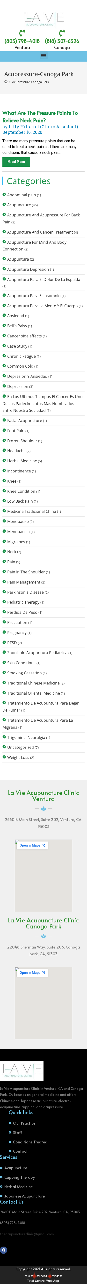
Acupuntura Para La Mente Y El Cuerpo (42, 305)
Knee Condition (21, 491)
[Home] (5, 82)
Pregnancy (17, 632)
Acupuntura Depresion (28, 269)
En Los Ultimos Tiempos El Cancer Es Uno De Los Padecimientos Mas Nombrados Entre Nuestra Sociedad (42, 403)
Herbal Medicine (22, 461)
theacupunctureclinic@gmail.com (27, 1234)
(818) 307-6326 (62, 41)
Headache (16, 450)
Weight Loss (18, 757)
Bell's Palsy (17, 325)
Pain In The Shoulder (26, 572)
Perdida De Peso (22, 612)
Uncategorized (20, 747)
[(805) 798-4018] (22, 33)
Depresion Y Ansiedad (27, 376)
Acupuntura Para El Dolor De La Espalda (43, 279)
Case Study (17, 346)
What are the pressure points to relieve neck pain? (40, 116)
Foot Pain (15, 430)
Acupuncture (19, 204)
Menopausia (18, 531)
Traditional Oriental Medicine (33, 693)
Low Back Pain (20, 501)
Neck (11, 551)
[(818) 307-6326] (62, 33)
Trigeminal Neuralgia (26, 737)
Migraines (16, 541)
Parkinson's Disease (25, 592)
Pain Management (23, 582)
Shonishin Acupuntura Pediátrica (37, 652)
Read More (16, 162)
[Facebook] (3, 1250)
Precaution (17, 622)
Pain (11, 561)
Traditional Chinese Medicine (33, 683)
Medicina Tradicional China (31, 511)
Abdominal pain (21, 195)
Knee (11, 481)
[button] (44, 55)
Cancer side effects (24, 336)
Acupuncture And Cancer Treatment (40, 232)
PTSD (12, 642)
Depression (17, 386)
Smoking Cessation (24, 673)
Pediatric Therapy (23, 602)
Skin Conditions (21, 662)
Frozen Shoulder (22, 440)
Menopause (18, 521)
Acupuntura (18, 259)
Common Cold (20, 366)
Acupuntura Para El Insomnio (34, 295)
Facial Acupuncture (24, 420)
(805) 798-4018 (22, 41)
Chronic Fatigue (21, 356)
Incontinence (19, 471)
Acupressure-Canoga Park (30, 82)
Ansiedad (15, 315)
